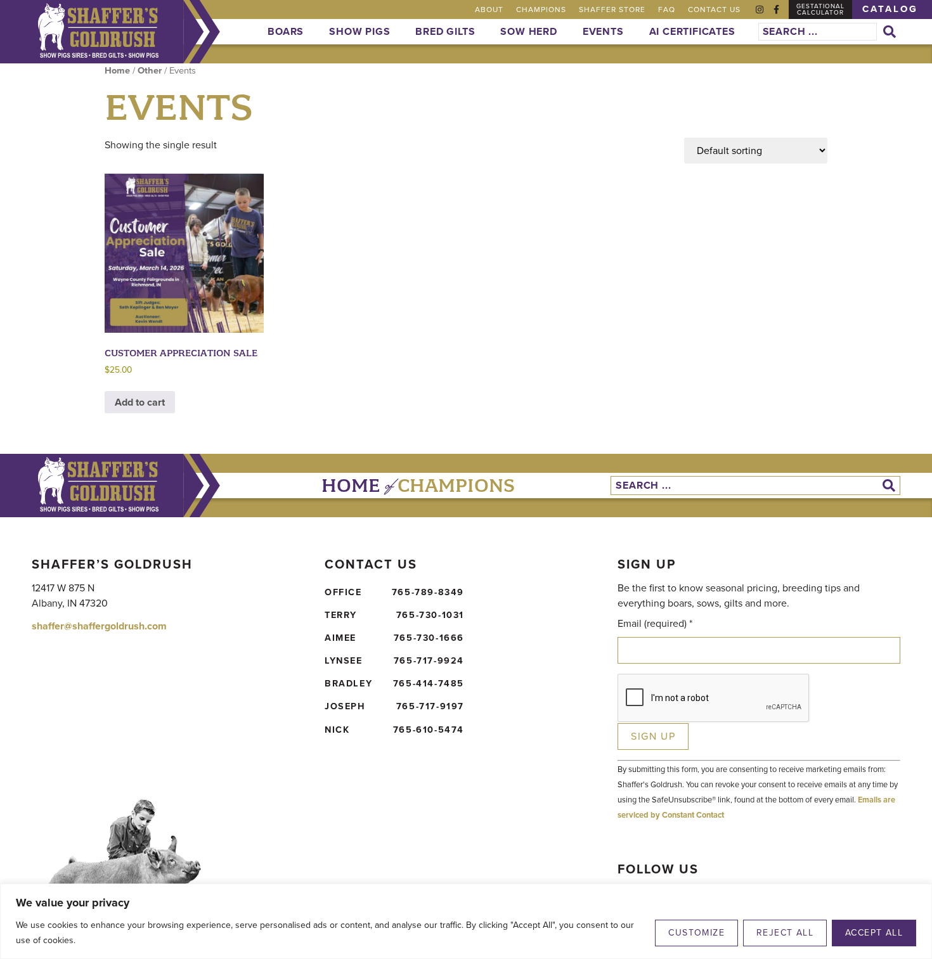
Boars (286, 31)
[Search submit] (891, 31)
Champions (541, 9)
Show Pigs (359, 31)
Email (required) (655, 624)
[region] (466, 921)
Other (150, 70)
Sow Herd (528, 31)
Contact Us (714, 9)
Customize (696, 932)
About (489, 9)
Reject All (784, 932)
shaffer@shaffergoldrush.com (99, 626)
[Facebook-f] (776, 9)
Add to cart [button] (140, 402)
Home (117, 70)
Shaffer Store (612, 9)
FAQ (666, 9)
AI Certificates (692, 31)
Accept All (874, 932)
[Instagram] (759, 9)
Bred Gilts (445, 31)
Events (603, 31)
